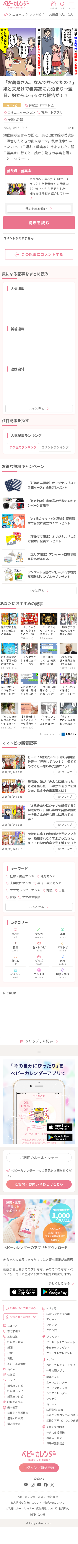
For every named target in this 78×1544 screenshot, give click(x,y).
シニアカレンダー (56, 1393)
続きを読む (39, 222)
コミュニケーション (21, 112)
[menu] (71, 5)
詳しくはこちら (59, 1283)
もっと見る (36, 408)
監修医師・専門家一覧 (23, 1316)
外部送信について (54, 1502)
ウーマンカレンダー (58, 1388)
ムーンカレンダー (56, 1382)
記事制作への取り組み (23, 1308)
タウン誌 (51, 1330)
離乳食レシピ (15, 1385)
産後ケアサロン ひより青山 (59, 1415)
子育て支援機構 (55, 1432)
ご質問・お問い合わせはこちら (39, 1184)
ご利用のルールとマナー (39, 1157)
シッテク (51, 1398)
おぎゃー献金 (54, 1438)
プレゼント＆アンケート (59, 1342)
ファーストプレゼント (59, 1353)
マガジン (51, 1324)
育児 (10, 1358)
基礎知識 (12, 1336)
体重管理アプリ (55, 1370)
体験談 (11, 1374)
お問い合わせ (37, 1514)
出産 (61, 890)
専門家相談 (13, 1331)
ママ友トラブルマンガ (25, 890)
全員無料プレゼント (58, 1347)
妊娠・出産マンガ (22, 876)
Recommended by (50, 734)
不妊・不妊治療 (16, 1364)
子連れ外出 (15, 119)
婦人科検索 (13, 1423)
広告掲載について (46, 1508)
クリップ (67, 772)
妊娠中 (11, 1347)
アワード (51, 1319)
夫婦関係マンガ (20, 883)
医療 (13, 897)
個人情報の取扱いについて (26, 1502)
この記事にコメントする (42, 254)
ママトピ (35, 14)
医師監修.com (54, 1409)
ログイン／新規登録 (39, 1467)
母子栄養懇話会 (55, 1443)
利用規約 (64, 1508)
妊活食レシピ (15, 1396)
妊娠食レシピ (15, 1391)
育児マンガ (47, 876)
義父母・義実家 (19, 170)
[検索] (62, 5)
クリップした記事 (39, 1040)
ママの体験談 (31, 897)
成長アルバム (15, 1402)
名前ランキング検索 (58, 1314)
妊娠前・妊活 (15, 1342)
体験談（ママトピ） (42, 105)
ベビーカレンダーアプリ (59, 1365)
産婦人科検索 (15, 1418)
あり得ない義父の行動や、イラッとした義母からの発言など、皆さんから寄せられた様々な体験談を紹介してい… (49, 186)
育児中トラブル (51, 112)
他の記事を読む (36, 209)
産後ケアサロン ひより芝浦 (59, 1420)
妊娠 (49, 890)
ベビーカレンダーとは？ (31, 1496)
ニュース (18, 14)
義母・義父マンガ (49, 883)
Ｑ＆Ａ (11, 1369)
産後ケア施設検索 (17, 1412)
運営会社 (52, 1496)
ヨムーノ (51, 1404)
